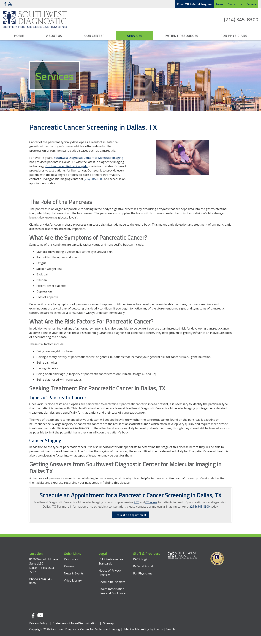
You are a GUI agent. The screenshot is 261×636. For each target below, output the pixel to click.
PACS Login (140, 559)
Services (134, 35)
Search (170, 629)
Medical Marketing (136, 629)
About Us (54, 35)
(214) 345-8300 (241, 19)
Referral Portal (143, 566)
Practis (158, 629)
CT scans (151, 502)
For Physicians (234, 35)
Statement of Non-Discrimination (75, 623)
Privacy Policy (38, 623)
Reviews (69, 566)
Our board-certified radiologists (66, 166)
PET (136, 502)
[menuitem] (19, 35)
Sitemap (108, 623)
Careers (251, 4)
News (219, 4)
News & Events (74, 573)
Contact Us (235, 4)
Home (19, 35)
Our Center (94, 35)
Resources (71, 559)
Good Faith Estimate (112, 582)
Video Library (73, 580)
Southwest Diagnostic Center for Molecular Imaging (88, 158)
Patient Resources (181, 35)
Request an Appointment (130, 515)
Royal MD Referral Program (194, 4)
